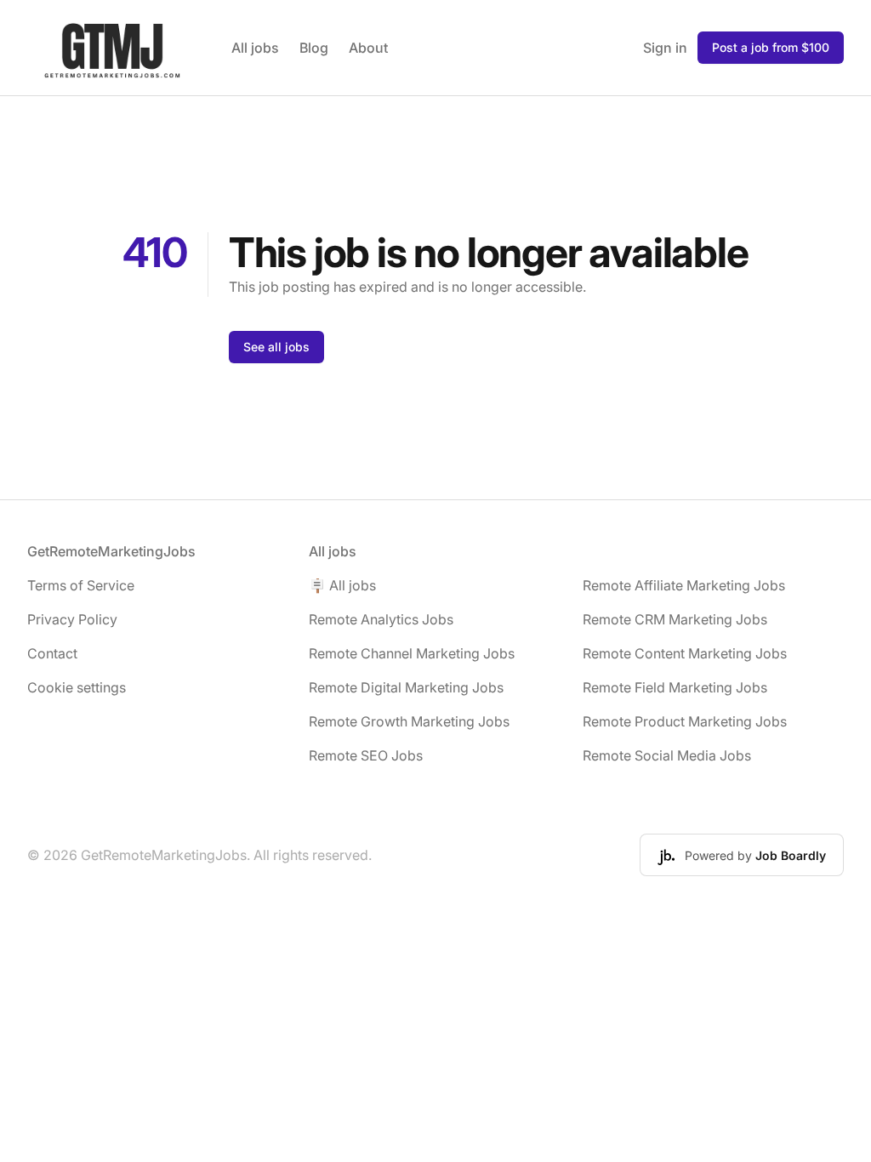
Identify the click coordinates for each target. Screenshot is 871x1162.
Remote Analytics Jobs (381, 619)
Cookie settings (76, 687)
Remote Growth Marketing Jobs (409, 721)
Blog (313, 47)
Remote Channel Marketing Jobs (412, 653)
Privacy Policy (72, 619)
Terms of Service (80, 585)
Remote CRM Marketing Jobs (675, 619)
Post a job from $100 (770, 47)
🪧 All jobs (342, 585)
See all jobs (276, 346)
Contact (52, 653)
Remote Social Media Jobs (667, 755)
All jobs (255, 47)
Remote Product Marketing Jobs (685, 721)
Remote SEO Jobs (366, 755)
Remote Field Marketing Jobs (675, 687)
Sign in (665, 47)
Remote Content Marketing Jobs (685, 653)
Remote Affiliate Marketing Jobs (684, 585)
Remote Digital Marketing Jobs (406, 687)
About (368, 47)
